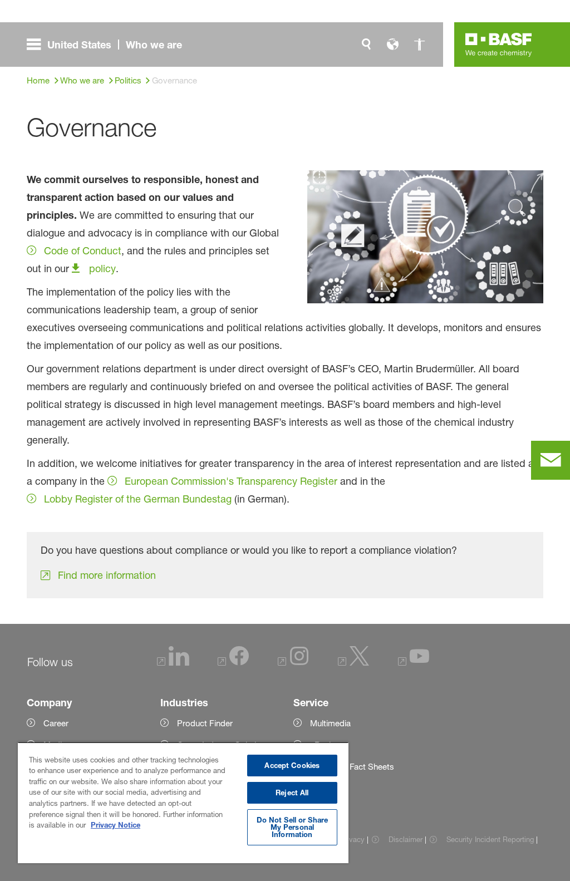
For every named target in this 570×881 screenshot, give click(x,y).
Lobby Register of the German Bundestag (138, 499)
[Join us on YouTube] (413, 662)
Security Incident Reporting (489, 839)
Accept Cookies (292, 765)
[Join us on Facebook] (233, 662)
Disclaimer (405, 839)
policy (102, 268)
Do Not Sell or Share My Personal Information (292, 827)
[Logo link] (498, 44)
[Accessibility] (419, 44)
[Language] (393, 44)
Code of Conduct (82, 250)
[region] (183, 802)
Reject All (292, 792)
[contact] (550, 460)
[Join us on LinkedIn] (173, 662)
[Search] (366, 44)
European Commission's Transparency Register (231, 481)
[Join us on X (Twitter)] (353, 662)
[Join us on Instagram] (293, 662)
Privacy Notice (115, 824)
